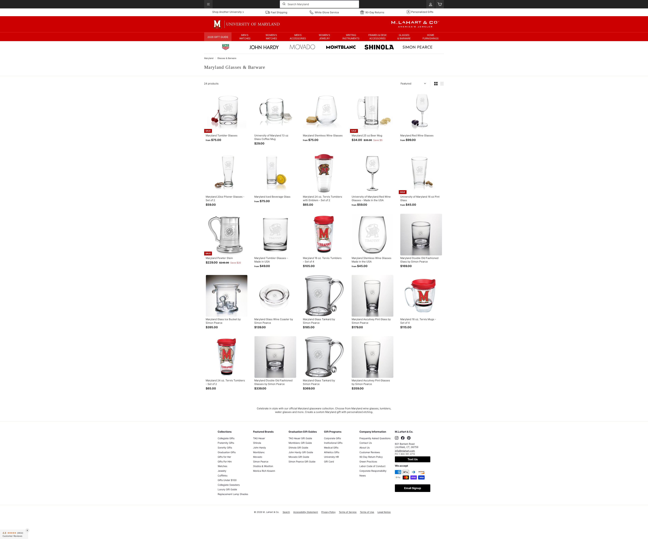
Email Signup (412, 488)
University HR (331, 456)
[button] (245, 36)
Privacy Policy (328, 512)
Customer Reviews (369, 452)
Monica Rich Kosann (264, 470)
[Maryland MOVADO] (302, 48)
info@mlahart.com (405, 450)
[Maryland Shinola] (379, 47)
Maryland (208, 58)
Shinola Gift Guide (298, 447)
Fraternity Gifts (226, 442)
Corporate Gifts (332, 438)
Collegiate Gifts (226, 438)
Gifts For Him (225, 461)
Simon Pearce (260, 461)
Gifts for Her (224, 456)
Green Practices (368, 461)
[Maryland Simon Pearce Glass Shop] (417, 47)
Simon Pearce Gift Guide (302, 461)
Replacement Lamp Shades (233, 494)
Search (286, 512)
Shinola (257, 442)
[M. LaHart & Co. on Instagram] (396, 438)
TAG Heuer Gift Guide (300, 438)
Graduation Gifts (227, 452)
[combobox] (319, 4)
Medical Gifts (331, 447)
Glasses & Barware (226, 58)
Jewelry (222, 470)
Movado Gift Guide (299, 456)
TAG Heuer (259, 438)
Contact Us (365, 442)
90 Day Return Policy (371, 456)
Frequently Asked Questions (374, 438)
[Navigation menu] (208, 4)
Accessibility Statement (305, 512)
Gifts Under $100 (227, 480)
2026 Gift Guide (217, 37)
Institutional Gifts (333, 442)
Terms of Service (348, 512)
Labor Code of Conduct (372, 466)
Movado (257, 456)
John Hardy (259, 447)
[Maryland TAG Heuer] (225, 47)
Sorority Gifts (225, 447)
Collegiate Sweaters (229, 484)
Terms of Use (367, 512)
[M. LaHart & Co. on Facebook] (402, 438)
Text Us (413, 459)
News (362, 475)
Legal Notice (384, 512)
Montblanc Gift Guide (300, 442)
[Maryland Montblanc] (341, 47)
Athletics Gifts (331, 452)
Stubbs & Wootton (263, 466)
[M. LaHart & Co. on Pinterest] (409, 438)
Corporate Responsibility (372, 470)
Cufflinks (222, 475)
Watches (222, 466)
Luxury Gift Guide (227, 489)
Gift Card (329, 461)
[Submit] (284, 4)
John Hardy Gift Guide (301, 452)
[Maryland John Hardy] (264, 48)
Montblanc (259, 452)
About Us (364, 447)
